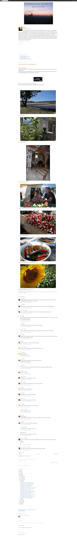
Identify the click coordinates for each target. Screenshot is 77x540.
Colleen (21, 298)
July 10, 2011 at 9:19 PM (25, 368)
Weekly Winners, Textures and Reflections (27, 482)
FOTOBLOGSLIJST (21, 510)
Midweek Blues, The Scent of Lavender (26, 485)
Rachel (21, 352)
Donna (21, 323)
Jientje (25, 27)
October (21, 478)
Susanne (21, 398)
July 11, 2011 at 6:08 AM (25, 401)
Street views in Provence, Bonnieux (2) (26, 484)
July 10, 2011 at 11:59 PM (25, 379)
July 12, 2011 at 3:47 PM (25, 444)
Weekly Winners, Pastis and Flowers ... (26, 492)
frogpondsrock (22, 427)
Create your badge (27, 515)
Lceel (21, 387)
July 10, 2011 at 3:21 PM (25, 313)
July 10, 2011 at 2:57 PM (25, 302)
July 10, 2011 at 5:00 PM (25, 338)
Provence (51, 291)
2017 (20, 472)
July (21, 481)
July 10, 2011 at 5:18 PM (25, 344)
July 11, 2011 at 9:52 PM (25, 412)
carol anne (22, 329)
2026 (20, 470)
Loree (21, 421)
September (22, 479)
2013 (20, 473)
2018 (20, 471)
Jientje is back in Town (23, 55)
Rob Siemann (22, 310)
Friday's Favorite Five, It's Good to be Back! (27, 493)
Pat (21, 341)
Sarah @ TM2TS (23, 409)
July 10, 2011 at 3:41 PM (25, 321)
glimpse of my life (37, 291)
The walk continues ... (23, 57)
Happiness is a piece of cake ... (25, 58)
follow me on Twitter (54, 462)
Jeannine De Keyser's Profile (21, 515)
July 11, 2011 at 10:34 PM (25, 424)
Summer (24, 292)
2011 (20, 475)
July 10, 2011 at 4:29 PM (25, 332)
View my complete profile (24, 40)
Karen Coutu (22, 346)
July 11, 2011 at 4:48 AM (25, 390)
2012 (20, 474)
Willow (21, 334)
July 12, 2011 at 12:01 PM (25, 435)
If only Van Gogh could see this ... (25, 56)
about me (24, 291)
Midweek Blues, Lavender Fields (25, 489)
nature (43, 291)
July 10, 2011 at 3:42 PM (25, 326)
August (21, 480)
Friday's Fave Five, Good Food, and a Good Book (28, 487)
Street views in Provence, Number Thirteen (27, 488)
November (22, 477)
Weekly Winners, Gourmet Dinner (25, 486)
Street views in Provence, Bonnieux (26, 494)
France (31, 291)
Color (27, 291)
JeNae (21, 365)
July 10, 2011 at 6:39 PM (25, 356)
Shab (21, 315)
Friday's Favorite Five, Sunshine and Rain (27, 483)
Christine (21, 376)
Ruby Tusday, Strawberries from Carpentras (27, 490)
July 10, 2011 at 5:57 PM (25, 349)
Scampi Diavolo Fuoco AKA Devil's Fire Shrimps (28, 491)
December (22, 476)
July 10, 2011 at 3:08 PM (25, 307)
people (47, 291)
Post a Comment (21, 452)
